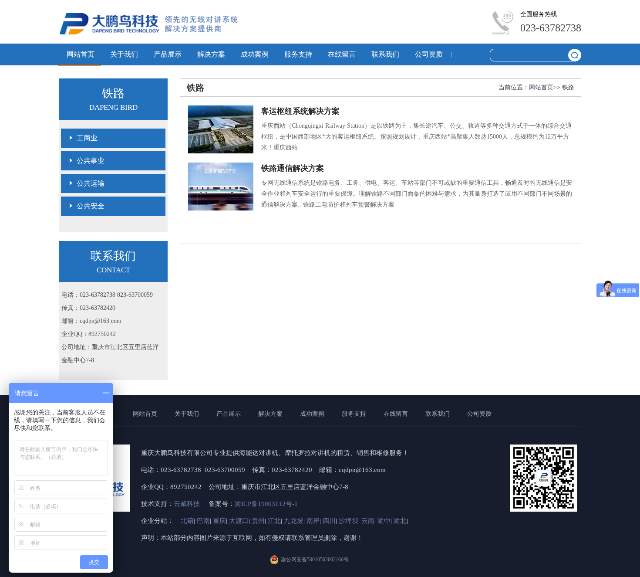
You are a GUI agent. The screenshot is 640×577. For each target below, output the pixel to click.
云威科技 (188, 503)
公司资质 (429, 54)
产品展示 (168, 54)
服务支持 (298, 54)
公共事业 (90, 160)
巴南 (203, 520)
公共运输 (90, 183)
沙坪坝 (348, 520)
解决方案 (211, 54)
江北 (274, 520)
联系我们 (385, 54)
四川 (329, 520)
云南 (367, 520)
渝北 (400, 520)
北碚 (187, 520)
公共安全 (90, 206)
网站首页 (80, 54)
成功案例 (255, 54)
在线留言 (342, 54)
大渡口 (239, 520)
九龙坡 (293, 520)
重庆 (219, 520)
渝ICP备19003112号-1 (266, 503)
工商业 (87, 138)
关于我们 (124, 54)
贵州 (258, 520)
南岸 (313, 520)
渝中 (384, 520)
